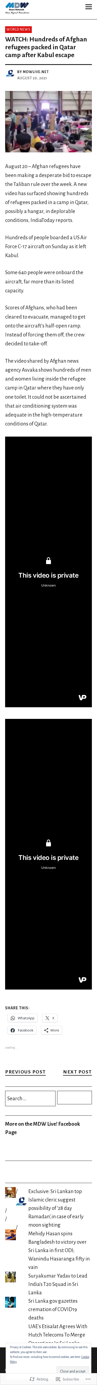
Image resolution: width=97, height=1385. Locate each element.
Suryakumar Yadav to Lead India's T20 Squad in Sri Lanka (57, 1284)
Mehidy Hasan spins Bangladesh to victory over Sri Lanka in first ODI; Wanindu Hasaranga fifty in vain (59, 1250)
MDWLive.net (36, 72)
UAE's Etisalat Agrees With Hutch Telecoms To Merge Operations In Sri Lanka (57, 1335)
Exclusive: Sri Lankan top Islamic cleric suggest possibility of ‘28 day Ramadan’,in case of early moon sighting (56, 1208)
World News (18, 29)
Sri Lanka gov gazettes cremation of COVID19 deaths (53, 1309)
